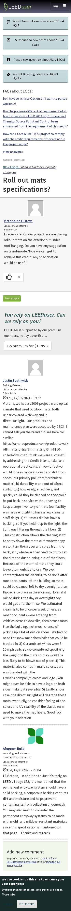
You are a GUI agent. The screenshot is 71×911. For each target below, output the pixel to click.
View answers (12, 152)
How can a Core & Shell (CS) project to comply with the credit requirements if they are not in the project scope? (34, 139)
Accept (9, 904)
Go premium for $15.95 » (27, 345)
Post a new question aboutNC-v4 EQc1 (39, 60)
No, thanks (26, 904)
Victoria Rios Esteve (18, 221)
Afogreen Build (13, 748)
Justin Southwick (15, 380)
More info (8, 894)
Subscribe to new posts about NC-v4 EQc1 (39, 42)
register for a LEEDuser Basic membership (31, 860)
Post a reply (12, 298)
